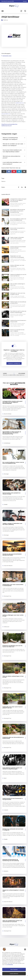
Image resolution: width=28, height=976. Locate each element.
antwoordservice (5, 113)
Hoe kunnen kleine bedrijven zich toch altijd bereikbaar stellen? (14, 150)
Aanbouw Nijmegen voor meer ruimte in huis (13, 615)
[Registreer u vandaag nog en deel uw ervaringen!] (14, 345)
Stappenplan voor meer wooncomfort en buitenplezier (13, 585)
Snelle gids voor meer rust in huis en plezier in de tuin (13, 707)
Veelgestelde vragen (6, 55)
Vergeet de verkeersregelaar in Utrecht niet (13, 890)
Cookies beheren (14, 973)
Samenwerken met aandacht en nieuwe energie (11, 493)
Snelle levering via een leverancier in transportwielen (13, 799)
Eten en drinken (20, 389)
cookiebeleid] (10, 964)
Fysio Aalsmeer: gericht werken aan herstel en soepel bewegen (12, 768)
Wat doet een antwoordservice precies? (14, 157)
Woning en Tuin (20, 572)
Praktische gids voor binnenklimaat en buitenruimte (13, 738)
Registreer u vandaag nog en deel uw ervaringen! (14, 350)
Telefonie (5, 20)
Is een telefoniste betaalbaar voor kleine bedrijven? (14, 163)
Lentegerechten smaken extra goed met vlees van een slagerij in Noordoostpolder (18, 200)
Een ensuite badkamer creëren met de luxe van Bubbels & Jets (13, 463)
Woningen (21, 450)
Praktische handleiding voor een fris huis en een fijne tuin (12, 646)
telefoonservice (20, 103)
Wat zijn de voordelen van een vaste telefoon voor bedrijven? (14, 144)
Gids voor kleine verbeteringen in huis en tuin (13, 677)
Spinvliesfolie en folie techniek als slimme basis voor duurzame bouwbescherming (17, 211)
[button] (25, 949)
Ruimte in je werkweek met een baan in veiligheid (13, 829)
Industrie (21, 786)
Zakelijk (22, 481)
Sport (22, 756)
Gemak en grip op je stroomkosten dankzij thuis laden (12, 554)
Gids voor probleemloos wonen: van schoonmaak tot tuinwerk (12, 921)
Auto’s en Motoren (19, 542)
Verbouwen (21, 603)
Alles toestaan (14, 969)
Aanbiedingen (7, 443)
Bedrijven (21, 847)
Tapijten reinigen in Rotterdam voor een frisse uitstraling (12, 524)
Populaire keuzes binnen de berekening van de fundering (11, 860)
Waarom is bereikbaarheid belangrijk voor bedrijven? (14, 138)
